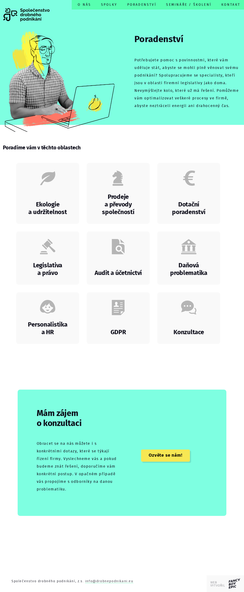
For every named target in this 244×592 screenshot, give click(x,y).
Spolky (109, 4)
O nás (84, 4)
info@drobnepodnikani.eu (109, 581)
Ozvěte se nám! (165, 455)
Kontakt (230, 4)
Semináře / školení (188, 4)
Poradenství (141, 4)
